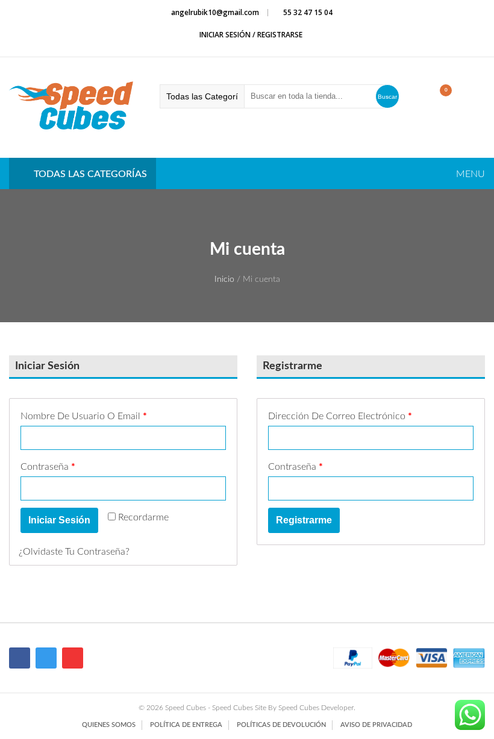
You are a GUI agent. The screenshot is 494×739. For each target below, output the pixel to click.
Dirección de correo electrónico (340, 416)
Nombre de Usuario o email (83, 416)
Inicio (224, 279)
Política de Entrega (186, 725)
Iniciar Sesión (59, 520)
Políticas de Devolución (281, 725)
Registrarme (304, 520)
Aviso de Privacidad (376, 725)
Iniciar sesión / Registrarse (250, 35)
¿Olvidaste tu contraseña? (74, 552)
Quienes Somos (109, 725)
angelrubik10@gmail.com (215, 12)
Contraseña (47, 467)
